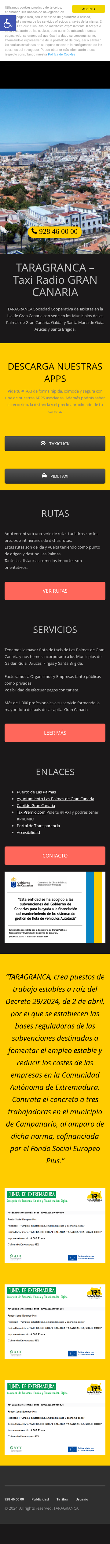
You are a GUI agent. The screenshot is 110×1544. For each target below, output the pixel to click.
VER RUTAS (55, 591)
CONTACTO (55, 855)
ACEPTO (88, 8)
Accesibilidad (28, 832)
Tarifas (62, 1499)
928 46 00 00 (14, 1499)
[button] (8, 23)
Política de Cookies (61, 54)
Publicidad (40, 1499)
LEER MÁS (55, 732)
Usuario (81, 1499)
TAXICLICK (59, 444)
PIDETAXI (58, 476)
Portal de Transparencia (38, 825)
